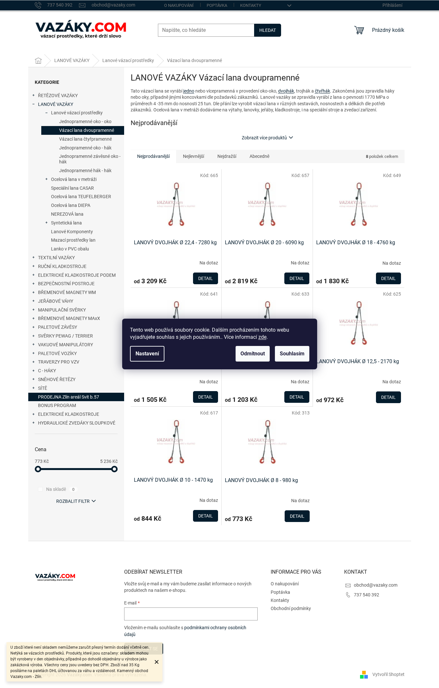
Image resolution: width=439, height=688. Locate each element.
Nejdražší (226, 156)
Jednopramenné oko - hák (85, 147)
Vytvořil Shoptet (388, 674)
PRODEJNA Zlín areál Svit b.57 (68, 397)
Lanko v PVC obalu (70, 248)
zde (262, 337)
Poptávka (217, 5)
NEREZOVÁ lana (67, 214)
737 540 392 (366, 594)
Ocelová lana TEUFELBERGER (81, 196)
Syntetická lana (66, 222)
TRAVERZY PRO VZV (58, 361)
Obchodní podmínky (291, 608)
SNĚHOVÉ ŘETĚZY (56, 379)
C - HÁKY (47, 370)
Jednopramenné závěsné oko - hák (90, 159)
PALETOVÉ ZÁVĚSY (57, 327)
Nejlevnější (193, 156)
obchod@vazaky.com (375, 585)
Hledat (267, 30)
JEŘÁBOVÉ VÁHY (55, 301)
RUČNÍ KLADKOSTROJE (62, 266)
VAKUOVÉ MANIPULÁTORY (65, 344)
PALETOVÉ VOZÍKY (57, 353)
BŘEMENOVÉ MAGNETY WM (67, 292)
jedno (188, 91)
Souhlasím (292, 353)
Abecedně (259, 156)
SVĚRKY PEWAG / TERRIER (65, 335)
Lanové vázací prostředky (77, 112)
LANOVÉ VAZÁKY (55, 104)
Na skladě (60, 489)
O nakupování (179, 5)
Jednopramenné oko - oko (85, 121)
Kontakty (250, 5)
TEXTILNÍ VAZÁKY (56, 257)
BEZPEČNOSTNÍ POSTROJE (66, 283)
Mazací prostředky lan (73, 240)
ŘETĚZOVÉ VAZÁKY (58, 95)
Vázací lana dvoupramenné (86, 130)
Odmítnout (252, 353)
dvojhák (286, 91)
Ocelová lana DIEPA (70, 205)
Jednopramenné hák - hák (85, 170)
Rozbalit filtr (73, 501)
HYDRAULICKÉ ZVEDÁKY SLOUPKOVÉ (76, 423)
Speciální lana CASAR (72, 188)
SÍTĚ (42, 388)
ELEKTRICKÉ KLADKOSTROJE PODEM (77, 275)
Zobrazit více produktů (264, 137)
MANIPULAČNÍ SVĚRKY (62, 309)
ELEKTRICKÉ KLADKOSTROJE (68, 414)
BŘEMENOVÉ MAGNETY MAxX (69, 318)
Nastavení (147, 353)
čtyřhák (322, 91)
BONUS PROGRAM (57, 405)
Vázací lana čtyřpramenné (85, 139)
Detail (205, 278)
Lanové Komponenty (72, 231)
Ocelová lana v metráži (74, 179)
